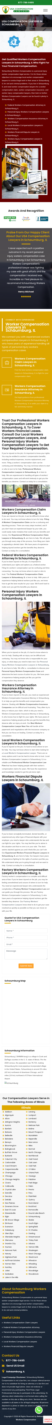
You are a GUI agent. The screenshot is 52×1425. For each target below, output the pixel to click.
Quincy (32, 1199)
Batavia (8, 1132)
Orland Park (34, 1172)
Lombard (32, 1118)
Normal (32, 1149)
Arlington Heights (12, 1122)
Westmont (33, 1257)
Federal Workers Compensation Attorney (22, 1327)
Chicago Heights (12, 1179)
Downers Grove (11, 1206)
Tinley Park (33, 1240)
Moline (31, 1128)
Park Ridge (33, 1182)
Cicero (8, 1182)
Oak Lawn (33, 1162)
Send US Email (15, 1365)
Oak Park (32, 1166)
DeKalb (8, 1199)
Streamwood (34, 1237)
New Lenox (33, 1142)
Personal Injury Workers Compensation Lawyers (24, 1332)
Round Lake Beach (37, 1213)
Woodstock (33, 1274)
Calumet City (11, 1159)
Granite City (10, 1243)
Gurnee (8, 1247)
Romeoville (33, 1210)
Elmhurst (9, 1223)
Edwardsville (10, 1213)
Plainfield (32, 1196)
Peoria (31, 1189)
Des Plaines (10, 1203)
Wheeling (33, 1264)
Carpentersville (11, 1169)
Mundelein (33, 1135)
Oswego (32, 1176)
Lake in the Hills (11, 1277)
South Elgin (33, 1223)
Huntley (8, 1267)
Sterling (32, 1233)
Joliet (7, 1270)
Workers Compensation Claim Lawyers (21, 1322)
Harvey (8, 1253)
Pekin (31, 1186)
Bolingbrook (10, 1149)
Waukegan (33, 1250)
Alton (7, 1118)
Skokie (31, 1220)
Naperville (33, 1139)
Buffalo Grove (11, 1152)
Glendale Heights (12, 1237)
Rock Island (33, 1203)
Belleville (8, 1135)
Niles (30, 1145)
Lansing (32, 1112)
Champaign (10, 1172)
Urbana (32, 1243)
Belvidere (9, 1139)
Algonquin (9, 1115)
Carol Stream (11, 1166)
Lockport (32, 1115)
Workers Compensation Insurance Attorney (23, 1337)
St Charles (33, 1230)
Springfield (33, 1226)
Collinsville (9, 1186)
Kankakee (9, 1274)
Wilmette (33, 1267)
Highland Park (11, 1257)
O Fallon (32, 1169)
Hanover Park (11, 1250)
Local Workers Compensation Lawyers (20, 1341)
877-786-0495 (26, 2)
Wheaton (33, 1260)
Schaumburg (34, 1216)
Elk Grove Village (12, 1220)
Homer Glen (10, 1264)
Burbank (8, 1155)
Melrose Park (34, 1125)
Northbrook (33, 1155)
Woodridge (33, 1270)
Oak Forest (33, 1159)
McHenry (32, 1122)
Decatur (8, 1196)
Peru (30, 1193)
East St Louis (10, 1210)
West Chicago (35, 1253)
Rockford (32, 1206)
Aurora (8, 1125)
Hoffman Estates (12, 1260)
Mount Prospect (36, 1132)
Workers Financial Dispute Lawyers (19, 1346)
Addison (8, 1112)
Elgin (7, 1216)
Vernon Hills (33, 1247)
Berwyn (8, 1142)
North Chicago (35, 1152)
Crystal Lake (10, 1189)
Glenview (9, 1240)
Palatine (32, 1179)
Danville (8, 1193)
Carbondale (10, 1162)
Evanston (9, 1226)
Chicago (8, 1176)
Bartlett (8, 1128)
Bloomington (10, 1145)
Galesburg (9, 1230)
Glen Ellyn (9, 1233)
